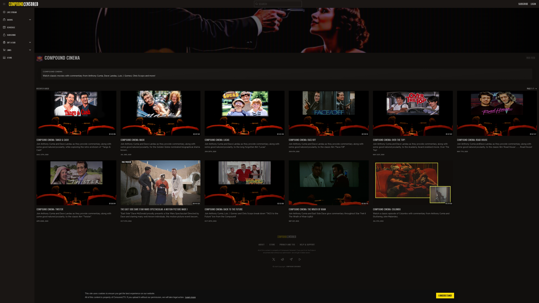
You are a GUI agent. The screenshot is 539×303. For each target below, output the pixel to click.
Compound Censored (293, 266)
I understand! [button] (445, 295)
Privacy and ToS (287, 244)
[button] (17, 20)
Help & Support (307, 244)
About (262, 244)
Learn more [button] (190, 297)
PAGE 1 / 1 (530, 88)
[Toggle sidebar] (4, 4)
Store (272, 244)
